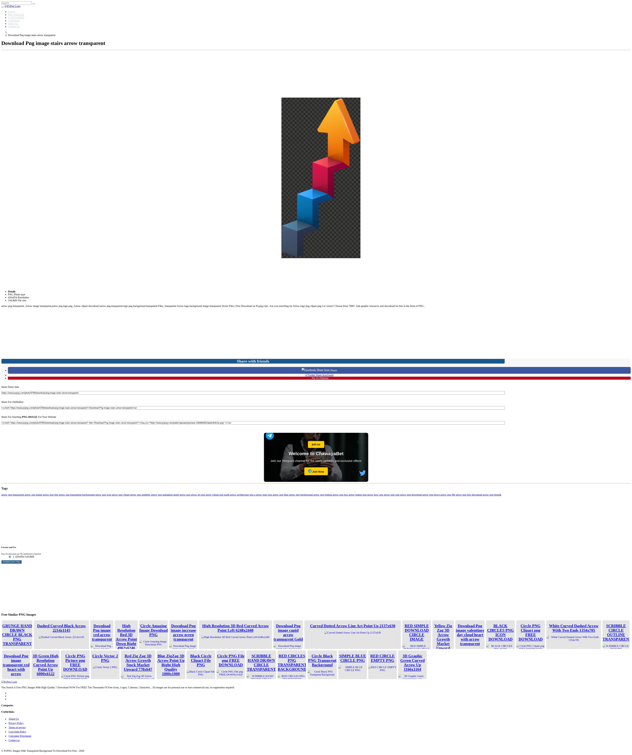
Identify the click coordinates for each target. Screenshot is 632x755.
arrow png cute (392, 494)
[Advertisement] (316, 75)
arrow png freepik (492, 494)
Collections (14, 20)
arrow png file (448, 494)
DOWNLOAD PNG (11, 562)
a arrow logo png (263, 494)
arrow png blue (281, 494)
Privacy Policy (16, 723)
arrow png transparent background (77, 494)
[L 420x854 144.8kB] (9, 557)
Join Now (318, 471)
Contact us (14, 740)
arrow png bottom (323, 494)
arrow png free (51, 494)
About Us (13, 23)
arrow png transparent (13, 494)
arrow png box (341, 494)
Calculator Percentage (20, 736)
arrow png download (411, 494)
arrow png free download (469, 494)
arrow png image (34, 494)
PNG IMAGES (16, 14)
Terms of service (17, 727)
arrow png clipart (121, 494)
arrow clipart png (215, 494)
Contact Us (14, 26)
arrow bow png (375, 494)
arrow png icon (103, 494)
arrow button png (358, 494)
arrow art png (198, 494)
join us (316, 444)
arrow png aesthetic (140, 494)
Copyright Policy (17, 731)
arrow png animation (162, 494)
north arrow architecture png (239, 494)
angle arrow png (182, 494)
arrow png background (301, 494)
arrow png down (431, 494)
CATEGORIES (16, 17)
